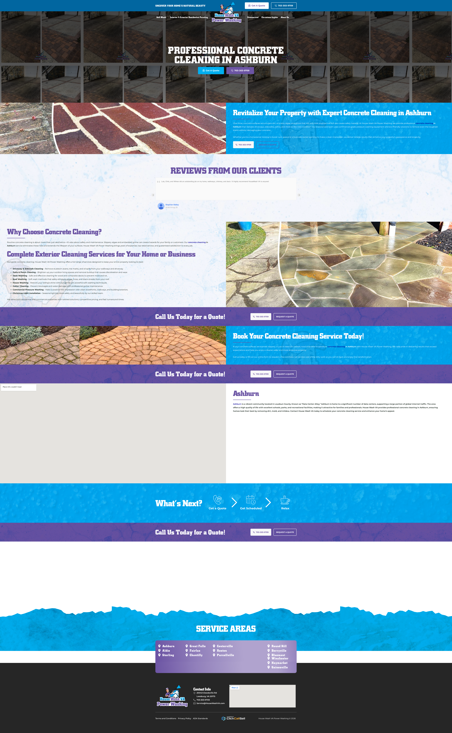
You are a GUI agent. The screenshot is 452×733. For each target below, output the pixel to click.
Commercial (253, 17)
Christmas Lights (270, 17)
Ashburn (237, 404)
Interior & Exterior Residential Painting (189, 17)
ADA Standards (200, 718)
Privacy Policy (184, 718)
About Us (285, 17)
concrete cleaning (424, 123)
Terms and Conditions (165, 718)
